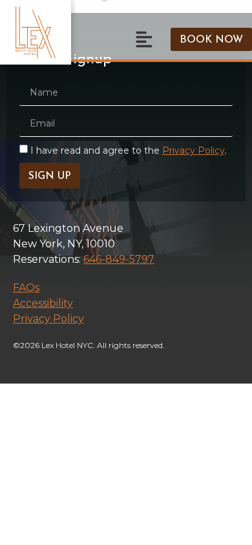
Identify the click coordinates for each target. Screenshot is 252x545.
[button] (144, 39)
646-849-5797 (118, 259)
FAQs (26, 288)
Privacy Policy (193, 150)
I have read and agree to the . (128, 150)
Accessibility (43, 303)
